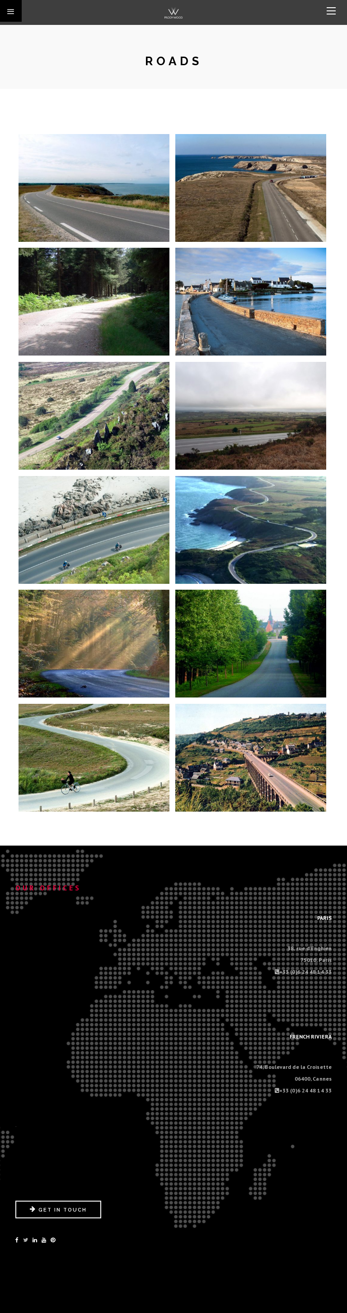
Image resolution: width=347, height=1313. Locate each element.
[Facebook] (17, 1239)
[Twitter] (25, 1239)
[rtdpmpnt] (94, 643)
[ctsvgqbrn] (250, 187)
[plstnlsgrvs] (94, 529)
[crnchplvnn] (94, 187)
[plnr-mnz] (250, 415)
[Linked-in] (35, 1239)
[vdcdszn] (250, 757)
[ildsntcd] (250, 301)
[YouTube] (44, 1239)
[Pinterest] (53, 1239)
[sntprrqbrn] (94, 757)
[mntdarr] (94, 415)
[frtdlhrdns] (94, 301)
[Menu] (331, 11)
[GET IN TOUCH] (58, 1216)
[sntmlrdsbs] (250, 643)
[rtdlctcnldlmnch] (250, 529)
